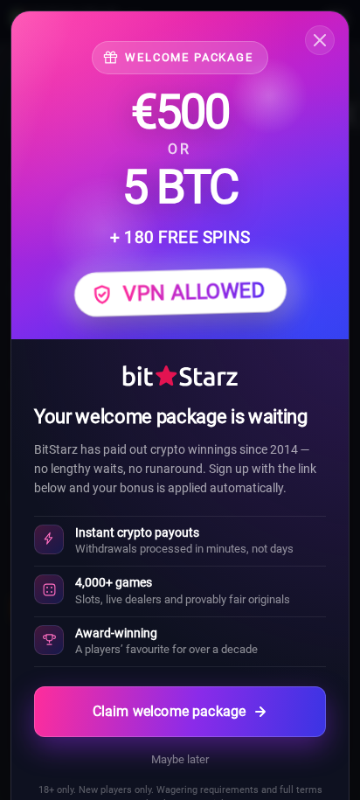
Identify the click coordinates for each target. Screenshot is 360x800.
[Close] (320, 40)
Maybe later (180, 759)
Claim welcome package (169, 711)
